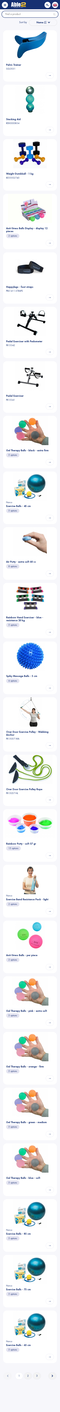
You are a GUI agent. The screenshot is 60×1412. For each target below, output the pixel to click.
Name (40, 22)
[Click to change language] (55, 5)
